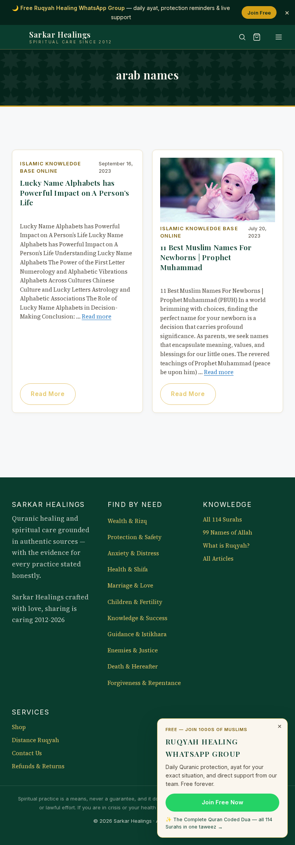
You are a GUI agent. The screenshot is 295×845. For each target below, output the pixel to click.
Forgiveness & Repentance (144, 683)
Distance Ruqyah (35, 740)
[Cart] (257, 37)
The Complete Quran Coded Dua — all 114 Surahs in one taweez (219, 823)
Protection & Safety (135, 537)
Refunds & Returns (38, 766)
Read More (48, 394)
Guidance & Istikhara (137, 634)
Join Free (259, 13)
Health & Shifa (128, 569)
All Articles (218, 559)
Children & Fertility (135, 602)
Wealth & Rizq (127, 521)
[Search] (238, 37)
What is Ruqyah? (226, 546)
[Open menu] (275, 37)
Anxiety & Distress (133, 553)
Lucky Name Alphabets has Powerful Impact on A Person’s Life (74, 193)
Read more (96, 316)
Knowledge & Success (137, 618)
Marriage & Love (130, 585)
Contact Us (27, 753)
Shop (19, 727)
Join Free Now (222, 802)
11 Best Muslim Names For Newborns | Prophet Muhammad (206, 257)
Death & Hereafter (133, 666)
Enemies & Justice (133, 650)
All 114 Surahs (222, 519)
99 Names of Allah (227, 532)
